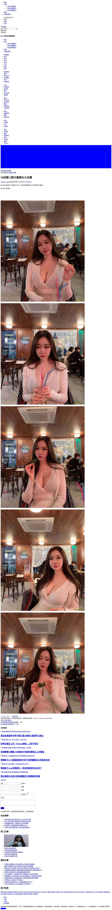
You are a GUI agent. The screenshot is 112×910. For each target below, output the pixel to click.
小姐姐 (49, 892)
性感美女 (10, 892)
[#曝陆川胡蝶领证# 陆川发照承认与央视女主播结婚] (57, 864)
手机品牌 (6, 108)
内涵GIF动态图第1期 (10, 848)
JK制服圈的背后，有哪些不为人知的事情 (16, 823)
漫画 (5, 141)
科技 (5, 60)
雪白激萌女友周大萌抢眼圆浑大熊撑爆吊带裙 (20, 776)
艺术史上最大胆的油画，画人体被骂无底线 (17, 827)
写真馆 (6, 139)
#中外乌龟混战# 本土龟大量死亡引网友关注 (18, 884)
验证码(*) (24, 794)
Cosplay (6, 143)
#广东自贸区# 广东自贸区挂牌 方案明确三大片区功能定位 (21, 874)
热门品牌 (80, 892)
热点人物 (41, 892)
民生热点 (6, 102)
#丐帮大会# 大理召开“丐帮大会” (14, 880)
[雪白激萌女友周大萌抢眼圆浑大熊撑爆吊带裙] (56, 772)
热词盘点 (6, 54)
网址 (22, 790)
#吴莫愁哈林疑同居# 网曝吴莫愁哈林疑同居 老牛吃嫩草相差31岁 (23, 870)
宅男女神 (35, 892)
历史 (5, 91)
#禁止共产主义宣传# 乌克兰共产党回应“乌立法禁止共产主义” (22, 868)
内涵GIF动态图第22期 (11, 856)
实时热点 (6, 100)
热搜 (5, 73)
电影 (31, 894)
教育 (5, 115)
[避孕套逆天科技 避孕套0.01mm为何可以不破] (57, 819)
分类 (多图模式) (11, 6)
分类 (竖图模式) (11, 8)
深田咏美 (106, 892)
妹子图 (6, 131)
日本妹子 (58, 892)
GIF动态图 (16, 894)
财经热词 (6, 106)
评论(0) (29, 182)
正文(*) (3, 797)
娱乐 (5, 66)
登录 (5, 21)
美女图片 (6, 135)
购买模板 (6, 903)
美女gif (72, 892)
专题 (5, 12)
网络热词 (6, 72)
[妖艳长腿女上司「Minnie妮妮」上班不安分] (56, 740)
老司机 (6, 126)
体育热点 (10, 894)
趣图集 (6, 94)
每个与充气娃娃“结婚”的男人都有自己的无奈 (18, 821)
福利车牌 (26, 894)
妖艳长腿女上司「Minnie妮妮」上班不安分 (19, 744)
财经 (5, 104)
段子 (5, 158)
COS (5, 167)
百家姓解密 (7, 14)
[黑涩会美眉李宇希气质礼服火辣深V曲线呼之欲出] (56, 731)
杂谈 (45, 892)
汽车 (5, 124)
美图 (5, 133)
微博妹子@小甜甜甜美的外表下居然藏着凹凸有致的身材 (25, 760)
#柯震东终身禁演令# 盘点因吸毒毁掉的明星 (17, 872)
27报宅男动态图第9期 (11, 850)
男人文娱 (6, 93)
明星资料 (6, 87)
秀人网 (76, 892)
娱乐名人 (92, 892)
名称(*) (23, 783)
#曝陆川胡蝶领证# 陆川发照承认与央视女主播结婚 (18, 866)
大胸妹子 (5, 894)
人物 (5, 64)
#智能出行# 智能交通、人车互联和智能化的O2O (18, 882)
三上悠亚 (86, 892)
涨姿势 (6, 89)
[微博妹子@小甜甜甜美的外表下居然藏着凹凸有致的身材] (56, 756)
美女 (5, 162)
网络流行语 (4, 892)
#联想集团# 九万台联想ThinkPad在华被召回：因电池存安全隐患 (23, 876)
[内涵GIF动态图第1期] (57, 840)
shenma (8, 182)
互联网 (6, 122)
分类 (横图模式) (11, 10)
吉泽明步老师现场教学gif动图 (9, 722)
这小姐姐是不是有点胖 (7, 724)
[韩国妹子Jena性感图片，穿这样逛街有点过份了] (56, 764)
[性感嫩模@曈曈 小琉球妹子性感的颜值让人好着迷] (56, 748)
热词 (5, 56)
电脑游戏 (6, 113)
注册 (5, 23)
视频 (5, 68)
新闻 (5, 98)
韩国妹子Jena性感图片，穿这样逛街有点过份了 (21, 768)
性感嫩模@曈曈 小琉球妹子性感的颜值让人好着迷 (22, 752)
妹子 (10, 720)
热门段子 (6, 75)
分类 (5, 4)
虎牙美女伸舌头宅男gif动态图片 (14, 852)
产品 (96, 892)
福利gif (22, 894)
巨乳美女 (100, 892)
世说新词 (6, 81)
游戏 (5, 58)
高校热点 (6, 117)
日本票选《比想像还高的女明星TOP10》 (16, 825)
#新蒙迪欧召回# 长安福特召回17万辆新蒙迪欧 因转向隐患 (21, 878)
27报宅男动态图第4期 (11, 854)
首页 (5, 2)
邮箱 (22, 786)
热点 (5, 62)
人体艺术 (6, 720)
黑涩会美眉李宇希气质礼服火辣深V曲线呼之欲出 (22, 736)
